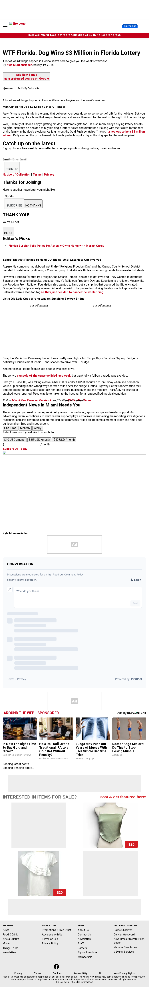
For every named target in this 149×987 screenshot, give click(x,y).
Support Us (130, 26)
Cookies (57, 973)
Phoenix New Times (125, 947)
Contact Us (84, 934)
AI (100, 973)
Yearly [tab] (37, 428)
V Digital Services (124, 951)
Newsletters (10, 952)
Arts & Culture (11, 938)
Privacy (49, 174)
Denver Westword (124, 934)
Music (6, 943)
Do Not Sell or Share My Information (74, 982)
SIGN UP (12, 169)
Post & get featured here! (123, 797)
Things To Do (10, 948)
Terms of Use (50, 938)
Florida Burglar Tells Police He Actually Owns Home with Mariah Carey (56, 245)
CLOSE (8, 233)
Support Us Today (15, 449)
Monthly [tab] (25, 428)
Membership (85, 956)
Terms (37, 174)
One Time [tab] (10, 428)
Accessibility (80, 973)
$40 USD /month (64, 439)
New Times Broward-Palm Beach (129, 940)
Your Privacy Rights (124, 973)
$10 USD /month (14, 439)
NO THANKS (33, 205)
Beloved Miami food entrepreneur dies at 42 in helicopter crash (74, 35)
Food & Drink (10, 934)
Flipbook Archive (87, 952)
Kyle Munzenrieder (19, 65)
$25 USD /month (39, 439)
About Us (83, 930)
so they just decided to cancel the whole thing (72, 292)
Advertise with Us (52, 934)
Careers (82, 948)
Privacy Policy (50, 943)
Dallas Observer (123, 930)
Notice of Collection (16, 174)
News (6, 930)
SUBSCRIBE (14, 205)
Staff (81, 943)
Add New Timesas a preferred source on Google (26, 76)
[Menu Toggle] (5, 26)
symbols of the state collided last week (44, 375)
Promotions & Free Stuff (56, 930)
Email (7, 159)
